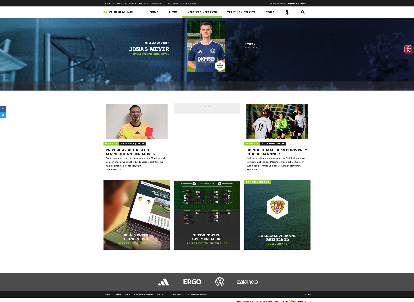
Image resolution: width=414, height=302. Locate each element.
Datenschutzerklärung (124, 294)
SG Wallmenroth (156, 43)
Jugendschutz (161, 294)
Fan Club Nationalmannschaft (150, 3)
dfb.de (119, 3)
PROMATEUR (109, 3)
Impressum (108, 294)
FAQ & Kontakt (179, 3)
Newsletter (192, 3)
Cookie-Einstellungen (198, 294)
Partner (168, 3)
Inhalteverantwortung (178, 294)
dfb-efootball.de (131, 3)
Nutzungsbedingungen (144, 294)
